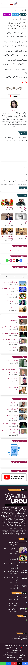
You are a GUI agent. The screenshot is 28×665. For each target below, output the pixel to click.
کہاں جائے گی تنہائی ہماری (11, 361)
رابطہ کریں (6, 653)
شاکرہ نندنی (21, 26)
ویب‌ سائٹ (24, 174)
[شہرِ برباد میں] (23, 587)
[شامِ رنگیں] (21, 216)
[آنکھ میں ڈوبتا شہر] (23, 604)
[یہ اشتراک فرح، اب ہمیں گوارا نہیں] (23, 550)
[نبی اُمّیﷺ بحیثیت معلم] (22, 283)
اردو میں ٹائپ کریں (18, 660)
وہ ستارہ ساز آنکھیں (13, 542)
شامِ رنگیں (24, 222)
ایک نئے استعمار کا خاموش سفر (10, 327)
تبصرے (5, 277)
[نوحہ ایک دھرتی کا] (23, 381)
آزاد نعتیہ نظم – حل (13, 320)
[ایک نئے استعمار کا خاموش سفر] (23, 328)
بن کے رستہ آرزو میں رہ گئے (11, 571)
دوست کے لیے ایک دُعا (12, 301)
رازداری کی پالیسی (7, 655)
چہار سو (16, 597)
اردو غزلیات (15, 15)
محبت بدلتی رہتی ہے (13, 609)
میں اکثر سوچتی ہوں (13, 307)
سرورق (23, 10)
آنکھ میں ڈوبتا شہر (13, 603)
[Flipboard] (14, 96)
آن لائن (22, 637)
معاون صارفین (13, 653)
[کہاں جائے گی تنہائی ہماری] (23, 363)
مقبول (23, 277)
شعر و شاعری (7, 15)
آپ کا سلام (17, 10)
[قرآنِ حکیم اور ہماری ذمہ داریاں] (22, 289)
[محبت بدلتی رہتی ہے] (23, 610)
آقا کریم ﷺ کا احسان (12, 409)
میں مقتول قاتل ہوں (13, 387)
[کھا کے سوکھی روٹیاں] (22, 296)
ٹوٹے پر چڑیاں (10, 207)
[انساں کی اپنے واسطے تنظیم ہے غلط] (21, 202)
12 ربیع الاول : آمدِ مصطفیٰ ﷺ (10, 333)
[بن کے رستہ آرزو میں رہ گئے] (23, 572)
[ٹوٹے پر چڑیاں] (7, 202)
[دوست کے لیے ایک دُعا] (22, 302)
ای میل (25, 167)
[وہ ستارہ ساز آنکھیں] (23, 543)
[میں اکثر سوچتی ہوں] (22, 309)
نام (26, 160)
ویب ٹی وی (22, 655)
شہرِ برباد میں (14, 586)
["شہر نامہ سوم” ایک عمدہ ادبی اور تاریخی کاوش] (23, 341)
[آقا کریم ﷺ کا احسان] (23, 410)
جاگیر (25, 236)
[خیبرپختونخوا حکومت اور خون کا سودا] (7, 231)
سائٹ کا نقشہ (8, 660)
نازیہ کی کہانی (14, 403)
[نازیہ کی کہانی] (23, 404)
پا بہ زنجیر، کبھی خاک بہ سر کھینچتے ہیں (7, 222)
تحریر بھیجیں (21, 653)
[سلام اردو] (14, 3)
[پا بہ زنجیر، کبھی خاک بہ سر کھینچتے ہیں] (7, 216)
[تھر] (23, 558)
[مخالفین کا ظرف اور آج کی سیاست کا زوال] (23, 417)
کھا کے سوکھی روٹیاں (12, 295)
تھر (17, 557)
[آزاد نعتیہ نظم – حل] (23, 322)
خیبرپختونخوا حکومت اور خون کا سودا (7, 237)
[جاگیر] (21, 231)
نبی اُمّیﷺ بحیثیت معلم (11, 282)
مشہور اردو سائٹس (10, 657)
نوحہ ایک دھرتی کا (13, 378)
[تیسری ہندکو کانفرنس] (23, 349)
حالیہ (14, 277)
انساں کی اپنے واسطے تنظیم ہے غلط (22, 208)
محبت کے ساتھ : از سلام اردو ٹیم (13, 648)
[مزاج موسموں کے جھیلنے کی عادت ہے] (23, 564)
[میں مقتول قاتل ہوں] (23, 390)
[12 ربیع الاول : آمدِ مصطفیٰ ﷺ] (23, 334)
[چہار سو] (23, 598)
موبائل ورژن (19, 657)
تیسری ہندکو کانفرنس (13, 348)
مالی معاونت (15, 655)
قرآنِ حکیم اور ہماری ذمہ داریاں (10, 288)
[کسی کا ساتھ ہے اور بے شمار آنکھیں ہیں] (23, 579)
